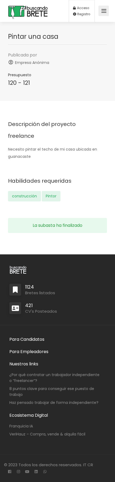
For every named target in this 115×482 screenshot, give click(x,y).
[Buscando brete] (28, 25)
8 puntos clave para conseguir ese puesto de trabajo (51, 391)
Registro (83, 14)
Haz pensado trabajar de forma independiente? (53, 402)
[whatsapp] (44, 472)
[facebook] (9, 472)
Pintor (51, 196)
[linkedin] (36, 472)
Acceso (82, 8)
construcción (24, 196)
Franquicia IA (21, 426)
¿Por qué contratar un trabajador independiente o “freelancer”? (54, 377)
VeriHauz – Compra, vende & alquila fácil (47, 434)
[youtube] (27, 472)
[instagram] (18, 472)
